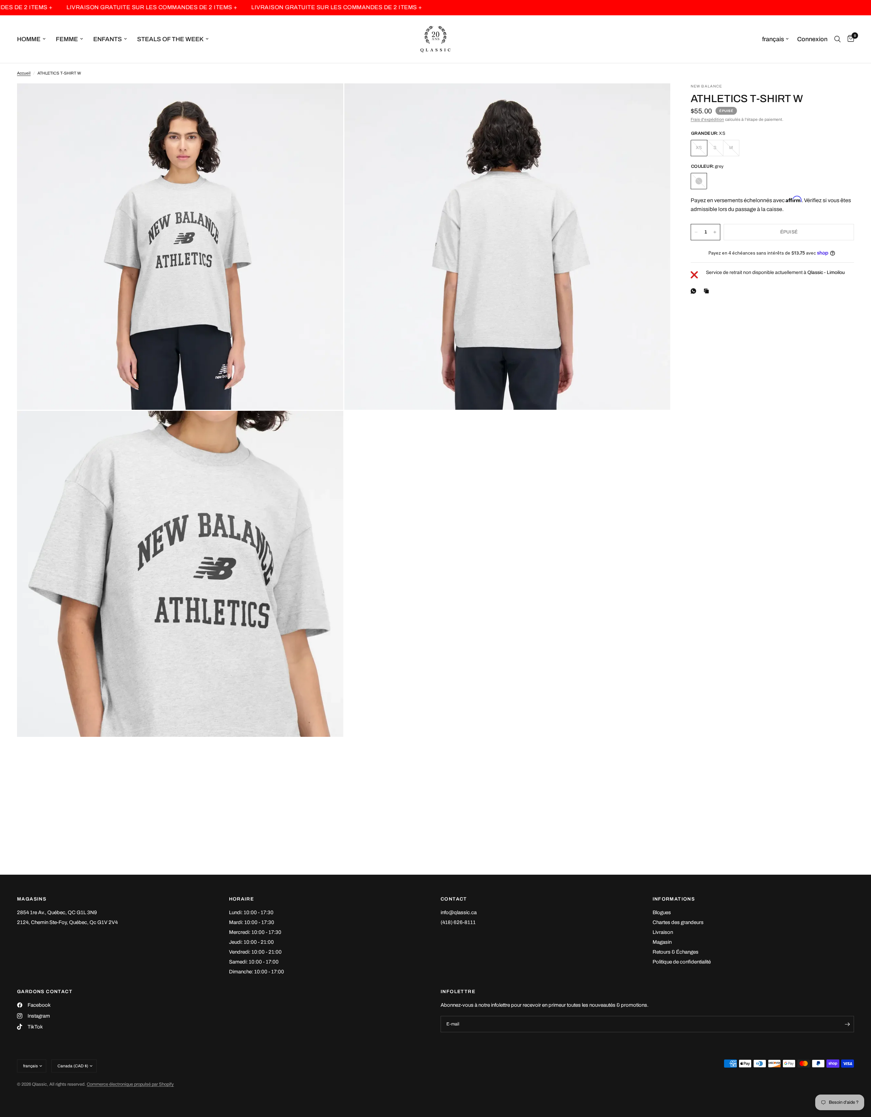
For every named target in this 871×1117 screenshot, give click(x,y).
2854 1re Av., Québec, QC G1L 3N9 (57, 912)
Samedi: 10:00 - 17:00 (254, 962)
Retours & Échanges (676, 952)
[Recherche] (837, 39)
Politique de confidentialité (682, 962)
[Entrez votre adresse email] (847, 1024)
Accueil (24, 73)
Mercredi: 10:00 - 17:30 (255, 932)
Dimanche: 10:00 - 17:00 (256, 971)
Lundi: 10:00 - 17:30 (251, 912)
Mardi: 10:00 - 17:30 (251, 922)
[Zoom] (329, 97)
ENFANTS (107, 39)
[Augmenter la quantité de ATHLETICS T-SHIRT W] (715, 232)
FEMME (67, 39)
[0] (849, 39)
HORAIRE (241, 899)
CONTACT (454, 899)
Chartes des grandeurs (678, 922)
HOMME (28, 39)
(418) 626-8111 (458, 922)
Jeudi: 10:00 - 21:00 (251, 942)
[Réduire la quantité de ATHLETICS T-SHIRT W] (696, 232)
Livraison (663, 932)
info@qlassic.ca (459, 912)
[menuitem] (34, 39)
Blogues (662, 912)
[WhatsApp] (695, 291)
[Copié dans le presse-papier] (708, 291)
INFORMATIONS (674, 899)
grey (699, 181)
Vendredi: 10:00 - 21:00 (255, 952)
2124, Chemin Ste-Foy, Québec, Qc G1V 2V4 (67, 922)
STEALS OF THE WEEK (170, 39)
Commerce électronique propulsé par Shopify (130, 1084)
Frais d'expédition (707, 119)
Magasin (662, 942)
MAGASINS (31, 899)
